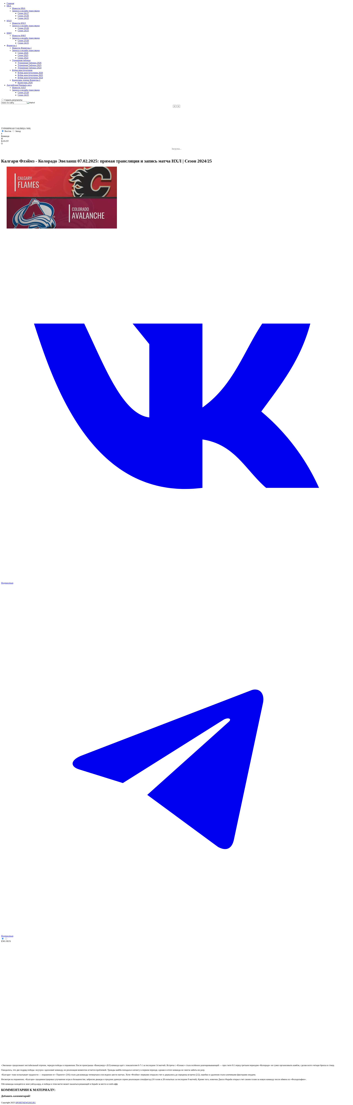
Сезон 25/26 (23, 16)
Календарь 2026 (25, 82)
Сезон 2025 (23, 55)
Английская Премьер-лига (19, 85)
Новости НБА (18, 8)
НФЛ (9, 33)
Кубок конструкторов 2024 (30, 77)
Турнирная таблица (21, 60)
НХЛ (9, 21)
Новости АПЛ (19, 87)
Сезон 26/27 (23, 13)
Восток (8, 131)
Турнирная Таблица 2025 (29, 65)
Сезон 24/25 (23, 18)
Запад (18, 131)
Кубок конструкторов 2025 (30, 75)
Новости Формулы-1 (22, 48)
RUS (8, 941)
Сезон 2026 (23, 53)
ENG (3, 941)
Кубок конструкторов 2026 (30, 73)
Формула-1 (12, 45)
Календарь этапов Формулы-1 (26, 80)
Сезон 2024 (23, 58)
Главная (10, 3)
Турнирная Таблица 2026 (29, 63)
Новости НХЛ (19, 23)
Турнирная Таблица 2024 (29, 68)
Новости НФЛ (19, 35)
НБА (9, 6)
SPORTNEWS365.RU (25, 1102)
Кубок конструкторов (22, 70)
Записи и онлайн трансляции (26, 11)
